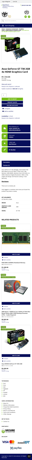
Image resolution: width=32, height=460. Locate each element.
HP (4, 390)
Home (3, 29)
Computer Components (12, 29)
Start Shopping (9, 25)
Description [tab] (6, 162)
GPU (17, 169)
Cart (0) (15, 1)
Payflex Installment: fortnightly (12, 89)
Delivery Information (9, 405)
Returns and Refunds (9, 410)
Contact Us (6, 421)
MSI (4, 396)
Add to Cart (16, 254)
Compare (7, 108)
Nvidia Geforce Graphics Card (13, 30)
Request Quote (12, 102)
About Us (5, 403)
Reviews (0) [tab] (6, 165)
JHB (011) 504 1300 (26, 5)
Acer (4, 383)
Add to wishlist (8, 111)
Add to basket (12, 99)
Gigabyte (5, 389)
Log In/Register (6, 1)
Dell (4, 387)
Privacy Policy (7, 409)
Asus (4, 385)
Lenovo (5, 394)
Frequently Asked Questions (11, 407)
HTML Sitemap (7, 414)
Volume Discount (12, 105)
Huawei (5, 392)
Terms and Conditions (9, 412)
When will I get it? (6, 84)
